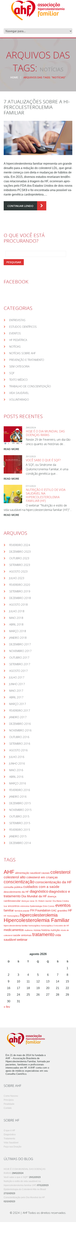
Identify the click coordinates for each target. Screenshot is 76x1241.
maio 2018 (16, 618)
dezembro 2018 (20, 598)
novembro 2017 (20, 651)
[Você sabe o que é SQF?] (13, 464)
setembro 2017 (19, 664)
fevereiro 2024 (19, 545)
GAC (54, 910)
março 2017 (17, 704)
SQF (11, 373)
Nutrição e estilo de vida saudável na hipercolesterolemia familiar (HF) (45, 495)
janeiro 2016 (18, 796)
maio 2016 (16, 770)
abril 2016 (16, 776)
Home (14, 77)
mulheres (29, 930)
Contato (8, 1108)
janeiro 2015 (18, 836)
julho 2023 (16, 578)
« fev (7, 1006)
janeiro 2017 (18, 717)
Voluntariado (19, 399)
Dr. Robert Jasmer (43, 901)
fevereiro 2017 (19, 710)
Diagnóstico (10, 1134)
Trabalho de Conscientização (30, 386)
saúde (16, 935)
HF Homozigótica (11, 916)
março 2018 (17, 631)
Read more (11, 449)
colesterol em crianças (42, 877)
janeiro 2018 (18, 637)
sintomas (26, 935)
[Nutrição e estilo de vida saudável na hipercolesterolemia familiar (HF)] (13, 494)
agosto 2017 (18, 671)
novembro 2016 (20, 730)
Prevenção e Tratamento (26, 360)
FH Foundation (40, 910)
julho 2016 (16, 757)
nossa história (42, 930)
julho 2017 (16, 677)
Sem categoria (19, 366)
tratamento (43, 934)
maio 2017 (16, 690)
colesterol (60, 872)
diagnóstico (39, 891)
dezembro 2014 (20, 843)
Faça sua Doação (12, 1146)
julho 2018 (16, 611)
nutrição (55, 930)
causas (45, 872)
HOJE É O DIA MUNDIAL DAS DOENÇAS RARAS (45, 433)
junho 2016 (17, 763)
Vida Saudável (19, 393)
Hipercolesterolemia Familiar (36, 920)
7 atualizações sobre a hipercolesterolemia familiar (37, 107)
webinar (22, 939)
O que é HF (9, 1130)
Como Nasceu (11, 1096)
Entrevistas (17, 320)
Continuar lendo (20, 206)
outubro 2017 (19, 657)
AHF (9, 872)
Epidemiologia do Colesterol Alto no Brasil (25, 1189)
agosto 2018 (18, 604)
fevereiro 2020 (19, 584)
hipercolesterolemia (39, 915)
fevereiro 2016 (19, 790)
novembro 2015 (20, 810)
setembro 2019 (19, 591)
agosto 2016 (18, 750)
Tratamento (9, 1138)
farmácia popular (22, 911)
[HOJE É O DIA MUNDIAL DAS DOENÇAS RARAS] (13, 435)
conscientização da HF (53, 882)
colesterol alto (15, 877)
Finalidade (9, 1104)
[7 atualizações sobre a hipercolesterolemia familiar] (38, 138)
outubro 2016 (19, 737)
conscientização (19, 881)
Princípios (9, 1100)
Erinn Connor (49, 906)
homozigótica (47, 925)
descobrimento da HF (16, 891)
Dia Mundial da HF (34, 896)
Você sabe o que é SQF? (43, 460)
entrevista (24, 906)
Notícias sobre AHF (22, 353)
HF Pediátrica (18, 340)
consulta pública (13, 887)
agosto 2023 (18, 571)
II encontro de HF (61, 925)
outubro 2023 (19, 558)
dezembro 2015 (20, 803)
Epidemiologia (36, 906)
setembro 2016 (19, 743)
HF (70, 910)
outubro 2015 (19, 816)
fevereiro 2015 (19, 829)
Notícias (15, 346)
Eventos (15, 333)
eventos (63, 905)
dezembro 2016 (20, 724)
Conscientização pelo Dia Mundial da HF (24, 1197)
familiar (9, 910)
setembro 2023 (19, 565)
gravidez (62, 910)
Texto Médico (18, 379)
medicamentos (14, 930)
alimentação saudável (28, 872)
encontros (14, 905)
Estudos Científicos (23, 326)
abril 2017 (16, 697)
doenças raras (27, 901)
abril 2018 (16, 624)
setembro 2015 (19, 823)
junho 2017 (17, 684)
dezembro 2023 (20, 551)
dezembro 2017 (20, 644)
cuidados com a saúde (41, 887)
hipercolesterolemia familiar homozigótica (22, 925)
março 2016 (17, 783)
